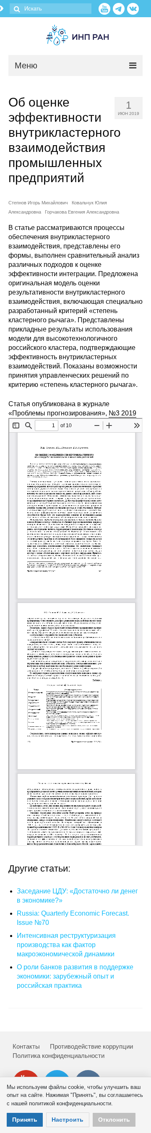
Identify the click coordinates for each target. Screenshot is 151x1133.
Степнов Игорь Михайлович (38, 202)
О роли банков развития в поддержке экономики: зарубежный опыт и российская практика (75, 976)
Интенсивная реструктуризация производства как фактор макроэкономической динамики (66, 945)
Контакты (26, 1046)
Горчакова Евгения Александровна (82, 211)
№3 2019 (122, 413)
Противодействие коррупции (91, 1046)
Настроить (67, 1119)
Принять (24, 1119)
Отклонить (114, 1119)
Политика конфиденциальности (58, 1055)
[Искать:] (50, 8)
